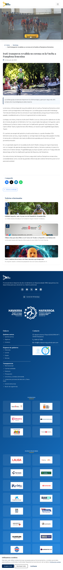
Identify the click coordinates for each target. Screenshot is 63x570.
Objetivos (7, 339)
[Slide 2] (32, 37)
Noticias (15, 45)
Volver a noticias (11, 189)
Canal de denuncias (10, 384)
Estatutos (7, 371)
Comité (7, 352)
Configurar (33, 566)
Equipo (7, 355)
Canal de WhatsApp (32, 297)
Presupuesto (8, 374)
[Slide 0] (28, 37)
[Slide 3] (34, 37)
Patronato (8, 350)
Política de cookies (55, 562)
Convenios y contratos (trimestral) (14, 376)
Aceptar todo (8, 566)
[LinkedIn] (16, 182)
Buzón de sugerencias (11, 386)
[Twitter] (11, 182)
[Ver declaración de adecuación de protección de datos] (41, 350)
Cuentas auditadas (10, 368)
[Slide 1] (30, 37)
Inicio (8, 45)
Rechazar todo (21, 566)
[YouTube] (36, 289)
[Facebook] (7, 182)
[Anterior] (3, 23)
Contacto (7, 342)
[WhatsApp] (21, 182)
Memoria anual (9, 366)
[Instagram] (22, 289)
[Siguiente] (60, 23)
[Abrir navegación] (57, 4)
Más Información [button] (31, 36)
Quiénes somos (9, 337)
